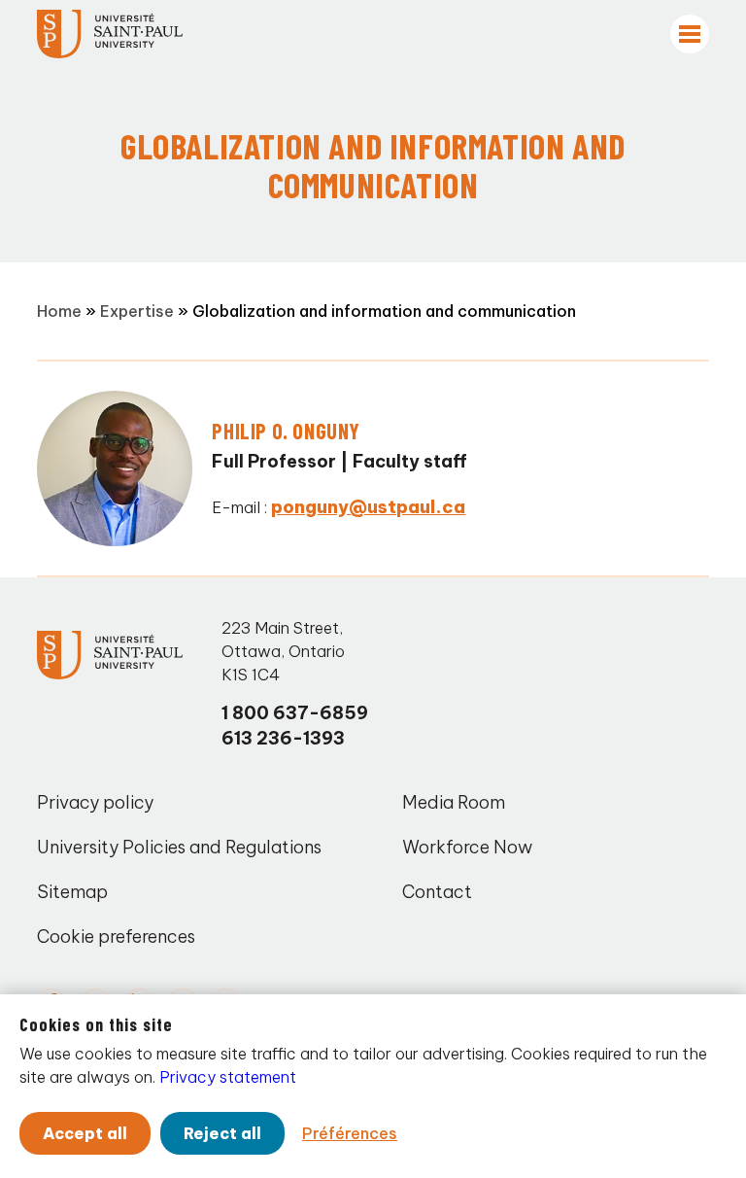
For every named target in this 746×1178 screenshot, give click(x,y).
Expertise (137, 311)
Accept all (85, 1133)
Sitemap (72, 892)
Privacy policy (95, 802)
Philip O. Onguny (286, 430)
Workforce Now (467, 847)
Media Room (453, 802)
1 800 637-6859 (294, 713)
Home (59, 311)
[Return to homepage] (110, 34)
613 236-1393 (283, 738)
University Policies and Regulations (179, 847)
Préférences (349, 1133)
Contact (437, 892)
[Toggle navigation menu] (689, 34)
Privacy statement (227, 1077)
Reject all (222, 1133)
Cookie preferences (116, 936)
